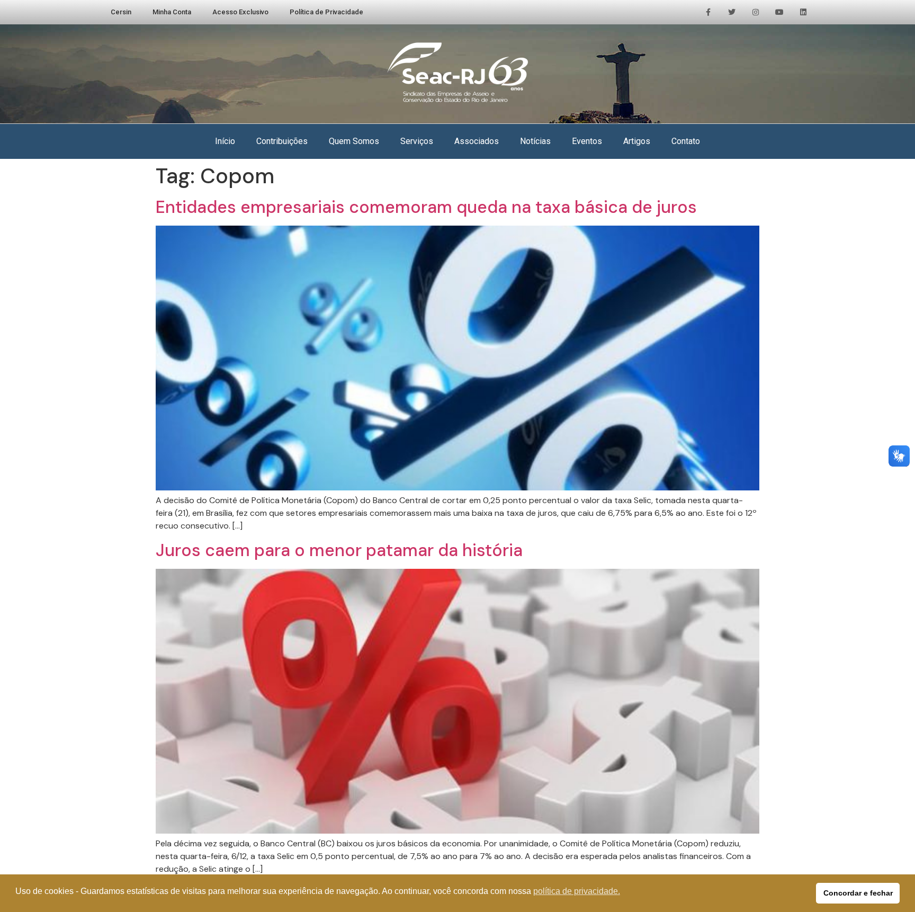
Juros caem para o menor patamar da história (339, 550)
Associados (476, 141)
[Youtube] (779, 12)
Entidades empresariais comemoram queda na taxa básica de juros (426, 207)
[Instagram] (756, 12)
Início (225, 141)
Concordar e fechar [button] (858, 893)
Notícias (535, 141)
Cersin (121, 12)
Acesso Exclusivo (240, 12)
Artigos (636, 141)
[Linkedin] (803, 12)
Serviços (416, 141)
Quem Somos (354, 141)
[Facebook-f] (708, 12)
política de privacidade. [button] (576, 891)
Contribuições (282, 141)
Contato (685, 141)
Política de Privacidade (326, 12)
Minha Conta (171, 12)
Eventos (587, 141)
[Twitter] (732, 12)
